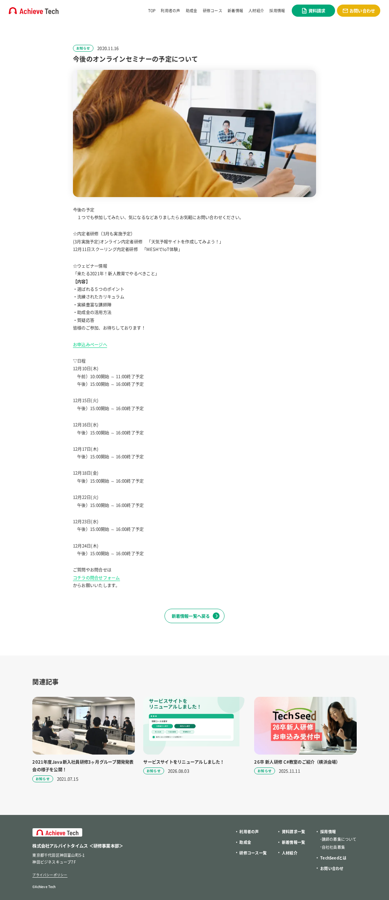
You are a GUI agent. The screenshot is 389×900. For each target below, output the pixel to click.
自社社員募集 (333, 847)
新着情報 (235, 10)
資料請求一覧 (293, 831)
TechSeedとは (333, 858)
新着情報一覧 (293, 842)
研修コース (212, 10)
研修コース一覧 (253, 853)
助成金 (192, 10)
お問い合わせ (331, 868)
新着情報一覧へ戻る (191, 616)
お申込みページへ (90, 344)
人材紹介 (256, 10)
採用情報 (277, 10)
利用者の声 (170, 10)
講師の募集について (339, 839)
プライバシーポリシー (49, 874)
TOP (152, 10)
